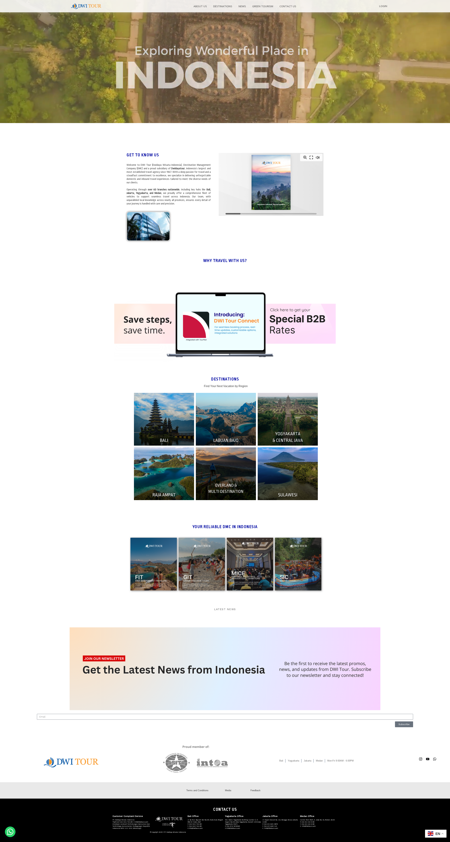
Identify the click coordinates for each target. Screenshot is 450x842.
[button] (10, 832)
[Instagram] (420, 759)
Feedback (255, 790)
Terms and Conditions (197, 790)
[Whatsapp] (434, 759)
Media (228, 790)
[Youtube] (427, 759)
